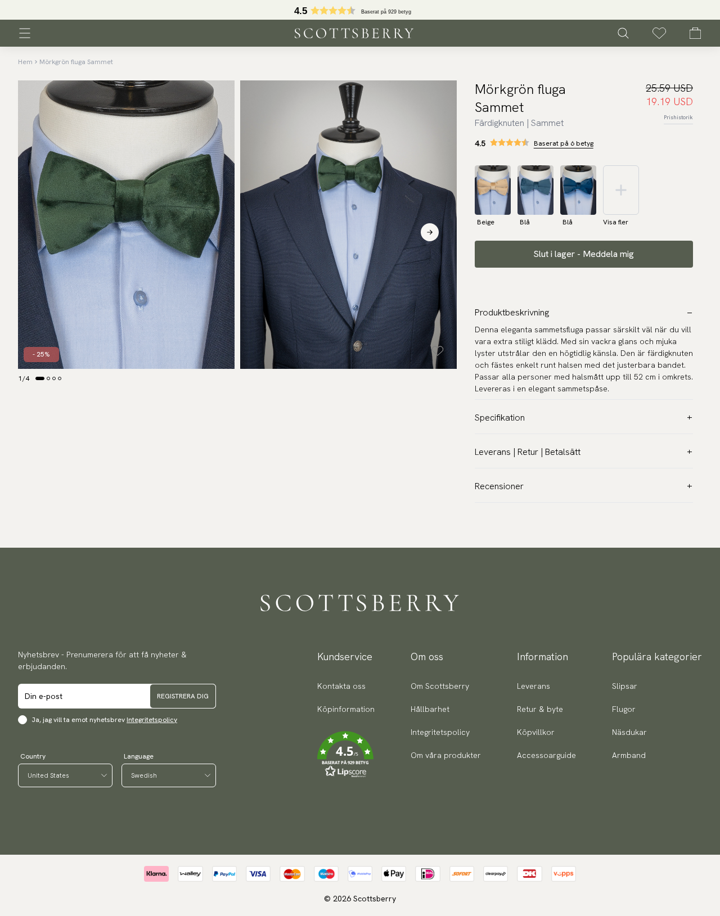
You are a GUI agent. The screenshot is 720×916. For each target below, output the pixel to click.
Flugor (624, 709)
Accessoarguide (546, 755)
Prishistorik (678, 117)
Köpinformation (346, 709)
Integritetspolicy (152, 719)
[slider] (360, 10)
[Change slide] (39, 378)
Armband (629, 755)
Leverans (533, 686)
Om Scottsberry (440, 686)
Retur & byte (540, 709)
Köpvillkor (536, 732)
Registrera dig (183, 696)
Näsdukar (629, 732)
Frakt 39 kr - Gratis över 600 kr (360, 10)
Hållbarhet (430, 709)
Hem (25, 61)
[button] (346, 755)
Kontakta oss (341, 686)
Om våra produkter (446, 755)
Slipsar (624, 686)
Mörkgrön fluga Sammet (76, 61)
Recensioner (499, 486)
